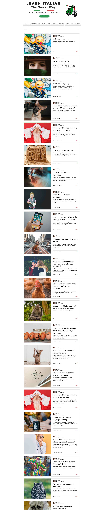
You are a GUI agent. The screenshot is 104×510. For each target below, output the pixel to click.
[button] (78, 30)
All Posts (25, 29)
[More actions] (77, 36)
